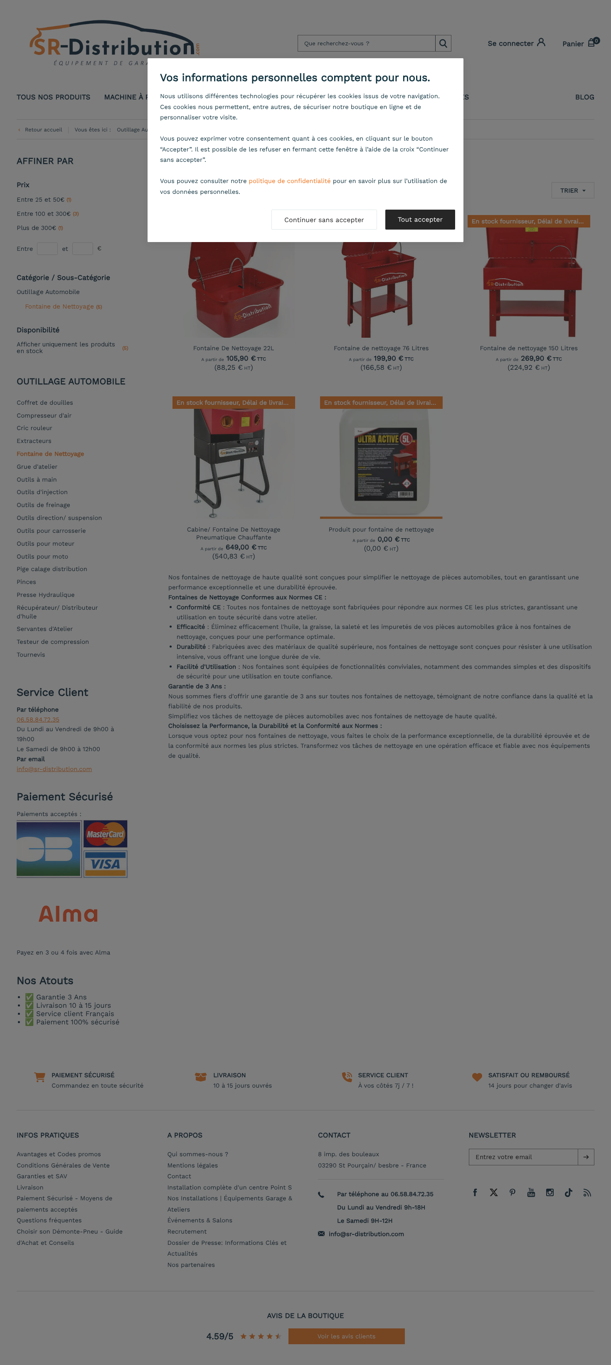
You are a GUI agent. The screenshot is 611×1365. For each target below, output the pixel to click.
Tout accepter (420, 219)
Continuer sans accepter (324, 220)
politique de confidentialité (290, 181)
